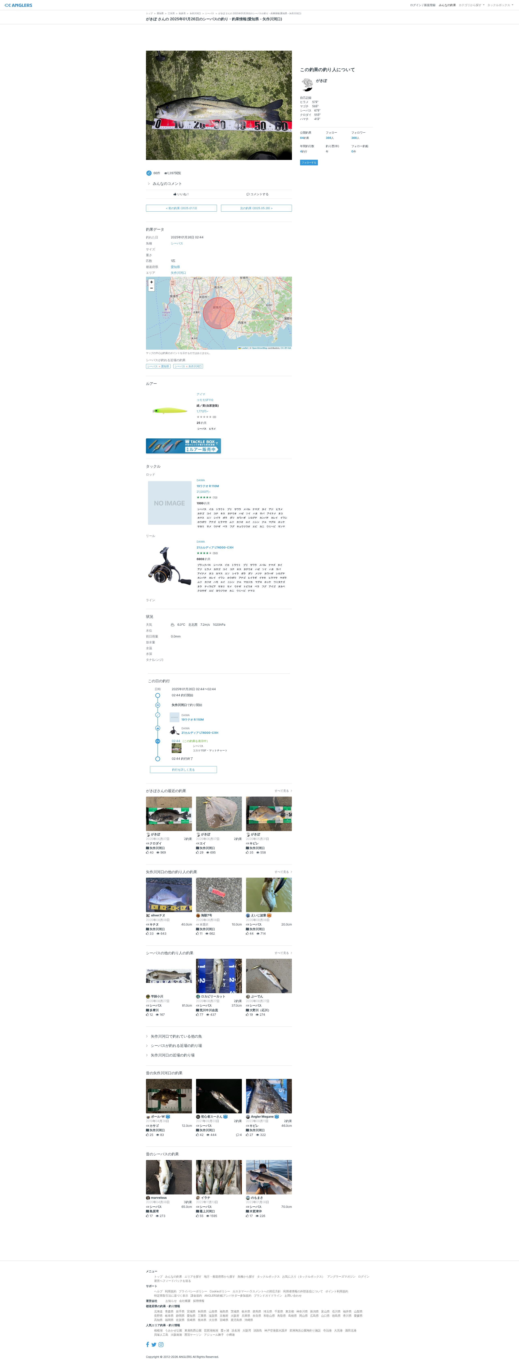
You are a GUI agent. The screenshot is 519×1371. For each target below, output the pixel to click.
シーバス (177, 243)
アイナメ (271, 513)
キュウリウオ (243, 526)
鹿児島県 (236, 1320)
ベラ (225, 526)
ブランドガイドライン (268, 1295)
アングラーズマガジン (341, 1276)
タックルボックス (498, 5)
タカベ (281, 586)
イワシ (283, 517)
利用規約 (170, 1291)
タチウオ (232, 513)
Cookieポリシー (220, 1291)
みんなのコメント (167, 183)
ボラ (225, 517)
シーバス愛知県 (158, 366)
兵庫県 (246, 1315)
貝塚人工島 (161, 1334)
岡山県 (303, 1315)
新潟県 (314, 1311)
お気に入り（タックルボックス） (303, 1276)
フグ (232, 526)
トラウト (220, 509)
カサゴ (200, 513)
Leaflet (244, 347)
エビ (255, 526)
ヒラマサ (222, 522)
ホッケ (281, 522)
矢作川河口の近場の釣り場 (173, 1055)
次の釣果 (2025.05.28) (256, 208)
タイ (264, 509)
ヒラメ (212, 428)
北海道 (158, 1311)
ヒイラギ (252, 577)
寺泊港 (327, 1330)
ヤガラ (283, 577)
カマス (200, 517)
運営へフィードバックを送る (172, 1280)
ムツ (231, 522)
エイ (248, 522)
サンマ (281, 526)
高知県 (158, 1320)
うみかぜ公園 (173, 1330)
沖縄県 (248, 1320)
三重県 (202, 1315)
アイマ (201, 394)
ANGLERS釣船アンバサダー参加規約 (227, 1295)
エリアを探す (193, 1276)
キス (223, 513)
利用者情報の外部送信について (303, 1291)
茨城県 (235, 1311)
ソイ (248, 513)
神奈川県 (302, 1311)
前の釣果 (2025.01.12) (181, 208)
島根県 (292, 1315)
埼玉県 (268, 1311)
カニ (262, 526)
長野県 (158, 1315)
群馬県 (257, 1311)
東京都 (289, 1311)
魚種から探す (246, 1276)
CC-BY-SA (286, 347)
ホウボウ (201, 522)
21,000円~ (203, 491)
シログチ (252, 517)
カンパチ (264, 517)
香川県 (347, 1315)
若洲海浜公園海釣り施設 (305, 1330)
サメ (209, 526)
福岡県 (169, 1320)
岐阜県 (169, 1315)
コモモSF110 (205, 400)
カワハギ (241, 517)
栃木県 (246, 1311)
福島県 (224, 1311)
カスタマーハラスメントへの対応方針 (257, 1291)
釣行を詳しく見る (183, 769)
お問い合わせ (293, 1295)
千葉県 (279, 1311)
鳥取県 (281, 1315)
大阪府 (235, 1315)
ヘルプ (158, 1291)
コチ (216, 513)
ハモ (216, 582)
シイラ (217, 517)
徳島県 (336, 1315)
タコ (280, 513)
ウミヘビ (271, 526)
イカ (211, 509)
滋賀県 (213, 1315)
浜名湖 (236, 1330)
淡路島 (257, 1330)
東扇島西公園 (193, 1330)
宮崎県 (224, 1320)
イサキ (262, 577)
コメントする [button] (259, 194)
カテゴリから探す (470, 5)
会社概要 (185, 1300)
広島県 (314, 1315)
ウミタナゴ (279, 582)
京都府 (224, 1315)
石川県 (336, 1311)
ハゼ (241, 513)
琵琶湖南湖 (211, 1330)
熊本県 (202, 1320)
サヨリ (200, 526)
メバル (246, 509)
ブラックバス (204, 565)
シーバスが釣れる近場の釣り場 (176, 1045)
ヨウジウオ (221, 590)
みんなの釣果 (447, 5)
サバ (262, 513)
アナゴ (212, 522)
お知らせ (171, 1300)
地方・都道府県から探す (219, 1276)
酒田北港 (350, 1330)
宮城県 (191, 1311)
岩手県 (180, 1311)
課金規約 (196, 1295)
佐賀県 (180, 1320)
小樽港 (230, 1334)
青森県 (169, 1311)
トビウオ (247, 586)
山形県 (213, 1311)
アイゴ (272, 586)
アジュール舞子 (214, 1334)
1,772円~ (202, 411)
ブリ (229, 509)
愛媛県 (358, 1315)
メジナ (258, 573)
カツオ (240, 522)
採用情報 (198, 1300)
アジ (271, 509)
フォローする (309, 162)
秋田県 (202, 1311)
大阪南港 (176, 1334)
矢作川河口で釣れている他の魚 (176, 1036)
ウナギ (217, 526)
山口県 (325, 1315)
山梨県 (358, 1311)
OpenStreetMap (259, 347)
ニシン (256, 522)
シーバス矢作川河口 (188, 366)
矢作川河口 (178, 273)
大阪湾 (246, 1330)
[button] (151, 282)
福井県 (347, 1311)
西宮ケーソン (193, 1334)
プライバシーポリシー (193, 1291)
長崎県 (191, 1320)
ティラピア (210, 586)
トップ (158, 1276)
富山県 (325, 1311)
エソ (209, 517)
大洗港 (338, 1330)
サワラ (237, 509)
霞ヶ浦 (225, 1330)
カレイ (274, 517)
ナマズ (256, 509)
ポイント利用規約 (336, 1291)
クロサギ (201, 590)
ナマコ (251, 590)
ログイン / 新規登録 (422, 5)
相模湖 (158, 1330)
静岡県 (180, 1315)
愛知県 (175, 267)
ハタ (255, 513)
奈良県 (257, 1315)
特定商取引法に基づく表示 (171, 1295)
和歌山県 (269, 1315)
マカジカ (248, 582)
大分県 (213, 1320)
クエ (264, 522)
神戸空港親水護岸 (275, 1330)
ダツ (232, 517)
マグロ (272, 522)
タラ (199, 586)
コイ (209, 513)
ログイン (363, 1276)
